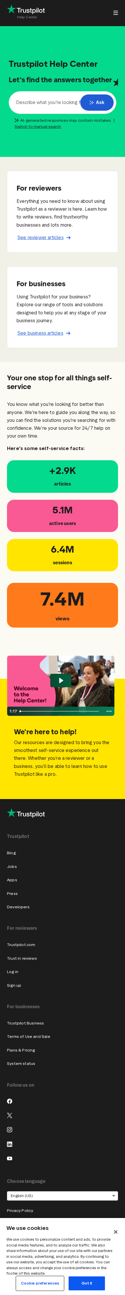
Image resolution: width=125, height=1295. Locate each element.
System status (21, 1063)
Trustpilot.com (21, 944)
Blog (11, 852)
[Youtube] (9, 1158)
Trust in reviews (22, 958)
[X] (9, 1115)
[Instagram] (9, 1129)
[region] (62, 1256)
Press (12, 893)
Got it (86, 1283)
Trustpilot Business (25, 1023)
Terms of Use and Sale (28, 1036)
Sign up (14, 985)
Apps (12, 879)
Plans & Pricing (21, 1050)
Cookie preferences (40, 1283)
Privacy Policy (20, 1210)
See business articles (40, 333)
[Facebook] (9, 1101)
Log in (12, 971)
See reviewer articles (40, 237)
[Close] (115, 1232)
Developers (18, 906)
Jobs (12, 866)
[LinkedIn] (9, 1144)
